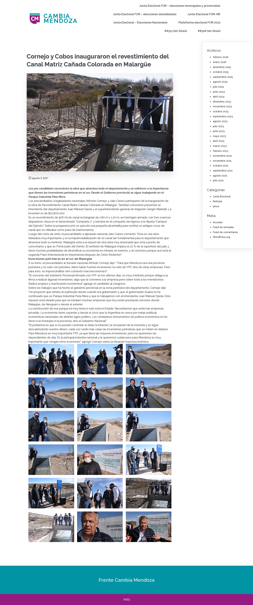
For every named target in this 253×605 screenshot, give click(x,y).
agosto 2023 (220, 121)
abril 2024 (218, 96)
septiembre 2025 (223, 77)
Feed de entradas (223, 227)
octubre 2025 (221, 72)
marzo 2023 (220, 146)
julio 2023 (218, 126)
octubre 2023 (221, 111)
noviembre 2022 (222, 155)
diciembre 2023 (222, 101)
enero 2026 (219, 62)
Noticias (217, 201)
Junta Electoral (221, 196)
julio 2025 (218, 86)
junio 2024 (219, 91)
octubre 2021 (220, 165)
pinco (216, 206)
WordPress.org (221, 237)
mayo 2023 (219, 136)
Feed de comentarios (225, 232)
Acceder (218, 222)
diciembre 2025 (222, 67)
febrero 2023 (220, 151)
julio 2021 (218, 180)
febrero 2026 (220, 57)
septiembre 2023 (223, 116)
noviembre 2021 (222, 160)
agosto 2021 (220, 175)
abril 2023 (218, 141)
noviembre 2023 (222, 106)
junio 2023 (219, 131)
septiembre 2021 (223, 170)
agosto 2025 (220, 81)
